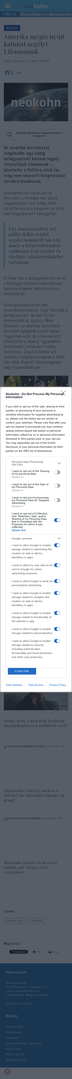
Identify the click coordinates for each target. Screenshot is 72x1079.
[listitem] (36, 463)
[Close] (64, 394)
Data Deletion (14, 684)
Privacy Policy (57, 684)
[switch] (57, 472)
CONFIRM (22, 671)
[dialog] (36, 539)
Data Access (35, 684)
